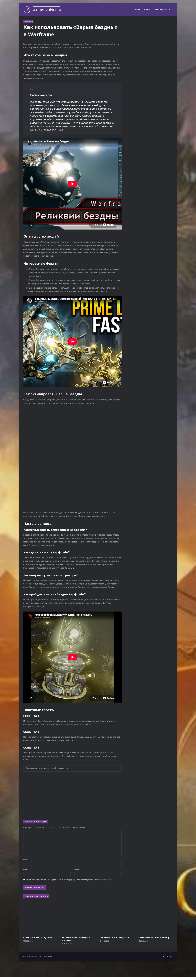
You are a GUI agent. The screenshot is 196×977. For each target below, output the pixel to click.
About (147, 9)
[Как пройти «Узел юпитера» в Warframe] (79, 918)
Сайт (76, 870)
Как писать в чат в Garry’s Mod (37, 938)
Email (26, 870)
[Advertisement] (72, 794)
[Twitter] (163, 956)
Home (137, 9)
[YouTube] (167, 956)
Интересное (28, 21)
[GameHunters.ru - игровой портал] (42, 9)
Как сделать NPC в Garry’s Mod (114, 938)
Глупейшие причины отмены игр (153, 938)
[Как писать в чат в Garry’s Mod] (40, 918)
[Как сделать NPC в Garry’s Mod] (117, 918)
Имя (25, 860)
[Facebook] (159, 956)
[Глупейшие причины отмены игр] (155, 918)
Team (155, 9)
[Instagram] (171, 956)
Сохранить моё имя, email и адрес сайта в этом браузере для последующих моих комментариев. (69, 880)
